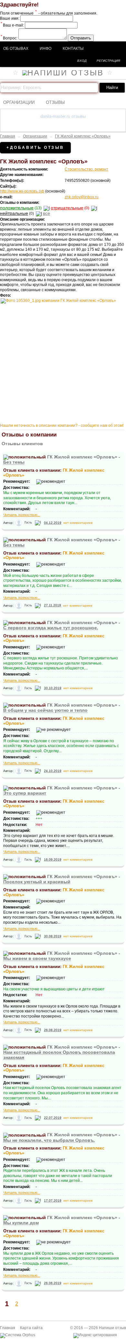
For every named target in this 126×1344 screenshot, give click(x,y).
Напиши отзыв (112, 1328)
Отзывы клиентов (22, 443)
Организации (19, 102)
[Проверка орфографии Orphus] (17, 1335)
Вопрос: (9, 38)
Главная (7, 136)
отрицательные (67, 207)
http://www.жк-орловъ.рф (22, 191)
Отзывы (55, 102)
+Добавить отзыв (35, 147)
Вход (82, 60)
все (46, 213)
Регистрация (108, 60)
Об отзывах (15, 48)
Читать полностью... (21, 515)
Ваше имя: (9, 18)
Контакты (73, 48)
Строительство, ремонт (86, 169)
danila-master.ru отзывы (63, 116)
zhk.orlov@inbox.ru (82, 197)
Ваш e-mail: (12, 25)
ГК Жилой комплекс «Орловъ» (82, 136)
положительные (17, 207)
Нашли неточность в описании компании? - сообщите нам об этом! (61, 425)
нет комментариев (77, 522)
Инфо (45, 48)
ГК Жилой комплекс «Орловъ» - (61, 625)
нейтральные (14, 213)
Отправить (80, 38)
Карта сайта (31, 1328)
